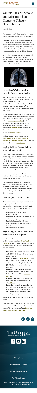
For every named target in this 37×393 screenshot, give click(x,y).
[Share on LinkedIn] (28, 319)
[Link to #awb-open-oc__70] (33, 3)
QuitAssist (11, 283)
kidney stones (8, 138)
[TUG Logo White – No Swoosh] (18, 332)
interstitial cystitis (17, 140)
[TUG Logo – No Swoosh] (10, 3)
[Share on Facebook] (32, 319)
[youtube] (18, 341)
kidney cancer (15, 127)
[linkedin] (24, 341)
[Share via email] (23, 319)
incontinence (21, 143)
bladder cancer (15, 132)
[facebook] (13, 341)
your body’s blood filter (15, 121)
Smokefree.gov (23, 258)
